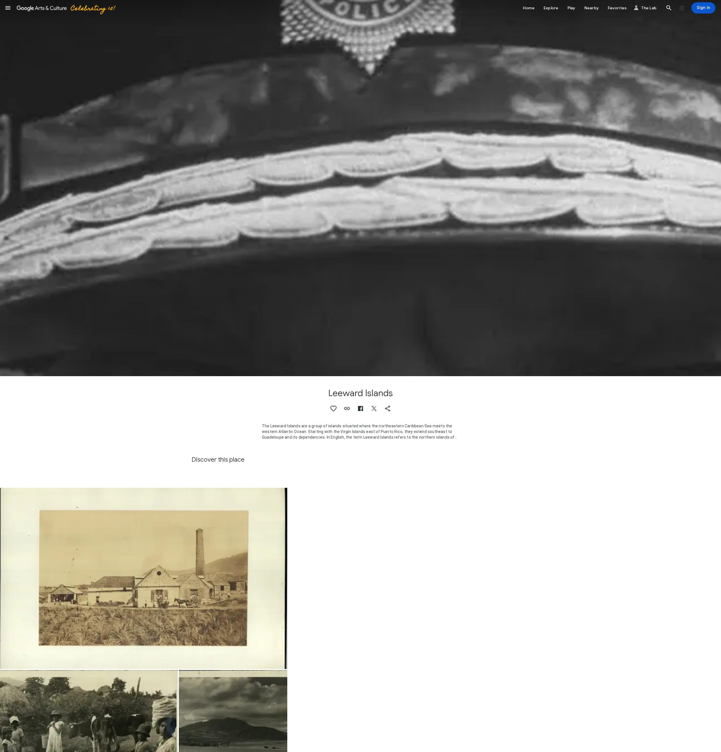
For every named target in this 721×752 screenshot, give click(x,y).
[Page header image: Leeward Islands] (360, 188)
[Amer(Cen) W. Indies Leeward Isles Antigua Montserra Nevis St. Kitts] (143, 578)
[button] (8, 8)
